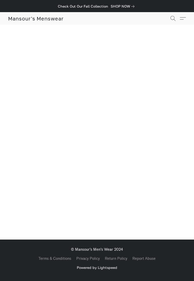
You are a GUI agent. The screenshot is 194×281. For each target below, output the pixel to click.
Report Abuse (144, 258)
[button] (36, 18)
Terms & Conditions (54, 258)
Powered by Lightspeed (97, 267)
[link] (123, 6)
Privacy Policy (88, 258)
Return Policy (116, 258)
